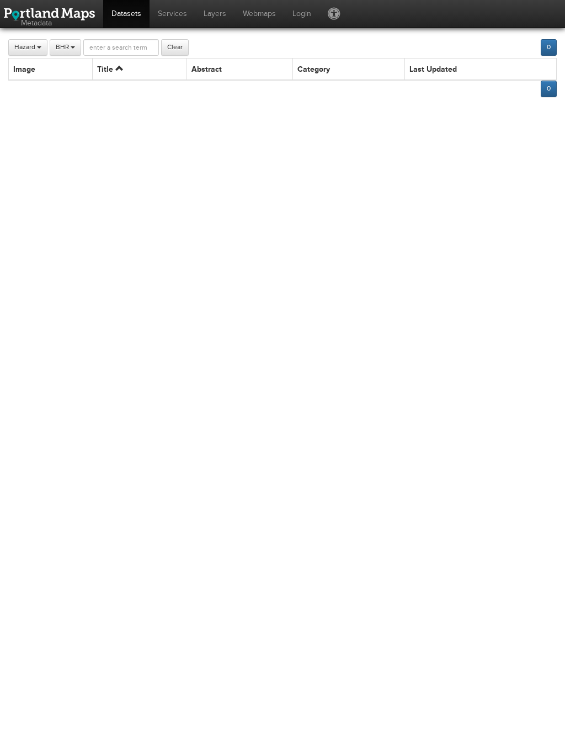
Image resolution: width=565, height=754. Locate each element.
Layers (215, 13)
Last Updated (433, 69)
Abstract (206, 69)
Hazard (25, 47)
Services (172, 13)
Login (301, 13)
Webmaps (259, 13)
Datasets (126, 13)
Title (106, 69)
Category (313, 69)
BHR (63, 47)
